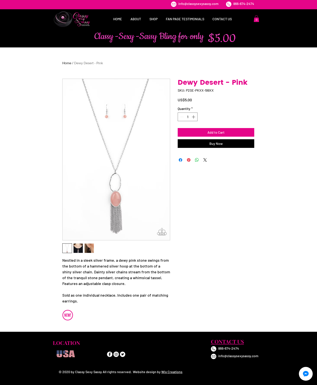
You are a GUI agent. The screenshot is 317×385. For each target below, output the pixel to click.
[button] (256, 18)
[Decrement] (181, 117)
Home (66, 63)
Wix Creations (171, 372)
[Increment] (194, 117)
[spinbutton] (187, 117)
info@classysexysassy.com (198, 4)
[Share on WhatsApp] (196, 160)
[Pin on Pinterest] (188, 160)
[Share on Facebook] (180, 160)
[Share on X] (205, 160)
